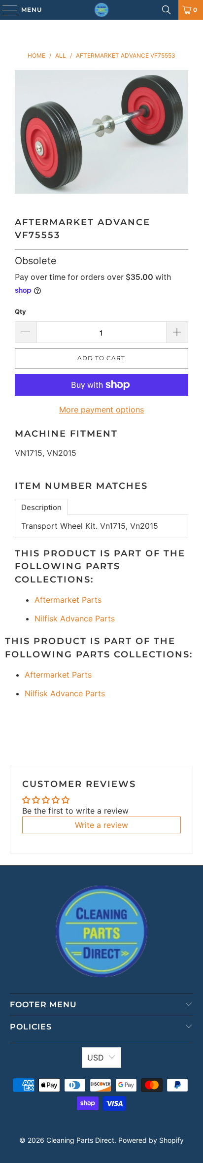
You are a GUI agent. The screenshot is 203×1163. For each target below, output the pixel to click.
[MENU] (5, 10)
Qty (20, 311)
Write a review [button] (101, 825)
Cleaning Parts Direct (80, 1140)
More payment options (101, 409)
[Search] (166, 10)
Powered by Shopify (151, 1140)
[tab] (41, 507)
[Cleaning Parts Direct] (101, 10)
